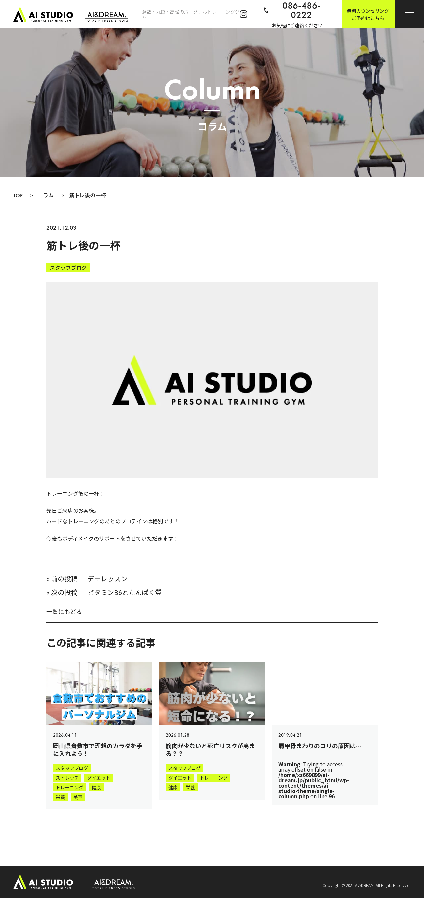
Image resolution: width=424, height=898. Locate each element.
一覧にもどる (64, 611)
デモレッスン (107, 578)
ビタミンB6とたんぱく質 (124, 592)
